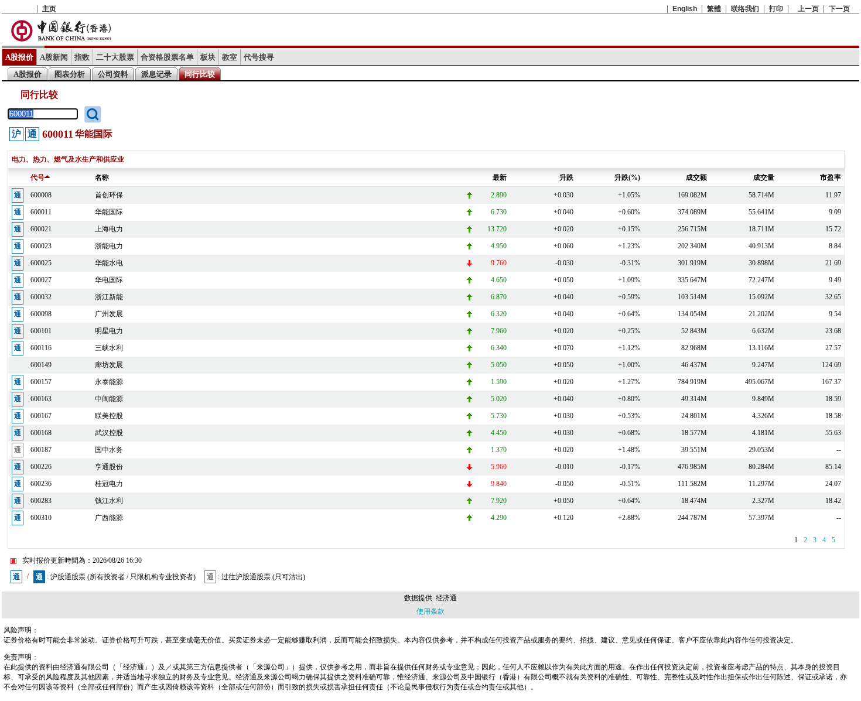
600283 (41, 501)
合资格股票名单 (167, 57)
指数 (82, 57)
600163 (41, 399)
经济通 (446, 598)
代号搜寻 (259, 57)
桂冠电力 (109, 484)
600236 (41, 484)
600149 (41, 365)
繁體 (714, 9)
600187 (41, 450)
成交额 (696, 177)
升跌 (566, 177)
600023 (41, 246)
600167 (41, 416)
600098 (41, 314)
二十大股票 (115, 57)
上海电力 (109, 229)
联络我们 (745, 9)
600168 (41, 433)
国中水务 (109, 450)
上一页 (808, 9)
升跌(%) (627, 177)
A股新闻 (54, 57)
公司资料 (113, 74)
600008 (41, 195)
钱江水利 (109, 501)
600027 (41, 280)
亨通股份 (109, 467)
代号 (37, 177)
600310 (41, 518)
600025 (41, 263)
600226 (41, 467)
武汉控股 (109, 433)
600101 (41, 331)
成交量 (763, 177)
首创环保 (109, 195)
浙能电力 (109, 246)
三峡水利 (109, 348)
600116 (41, 348)
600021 (41, 229)
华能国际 (109, 212)
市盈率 (830, 177)
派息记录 (156, 74)
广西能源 (109, 518)
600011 (41, 212)
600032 (41, 297)
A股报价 (19, 57)
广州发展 (109, 314)
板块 (208, 57)
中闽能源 (109, 399)
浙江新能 (109, 297)
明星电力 (109, 331)
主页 (49, 9)
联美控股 (109, 416)
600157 (41, 382)
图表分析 (69, 74)
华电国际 (109, 280)
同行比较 (199, 74)
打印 (776, 9)
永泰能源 (109, 382)
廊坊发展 (109, 365)
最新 (500, 177)
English (684, 9)
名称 (102, 177)
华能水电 (109, 263)
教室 (229, 57)
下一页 (839, 9)
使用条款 (430, 611)
